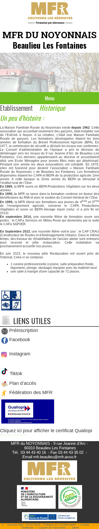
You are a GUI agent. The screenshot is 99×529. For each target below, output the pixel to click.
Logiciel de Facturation (52, 527)
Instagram (19, 353)
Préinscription (23, 330)
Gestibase (27, 527)
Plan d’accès (22, 383)
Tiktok (15, 373)
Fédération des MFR (31, 392)
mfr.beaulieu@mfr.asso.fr (55, 457)
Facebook (19, 339)
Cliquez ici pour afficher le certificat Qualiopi (46, 430)
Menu (49, 98)
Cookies (85, 524)
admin (75, 527)
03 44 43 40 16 (33, 452)
